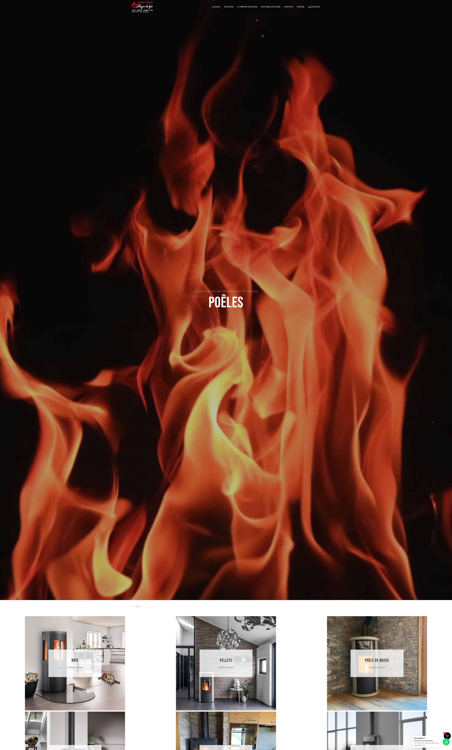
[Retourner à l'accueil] (142, 6)
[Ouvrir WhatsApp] (446, 741)
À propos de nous (247, 7)
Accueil (216, 7)
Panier (300, 7)
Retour (138, 606)
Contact (288, 7)
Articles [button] (229, 7)
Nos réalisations (270, 7)
